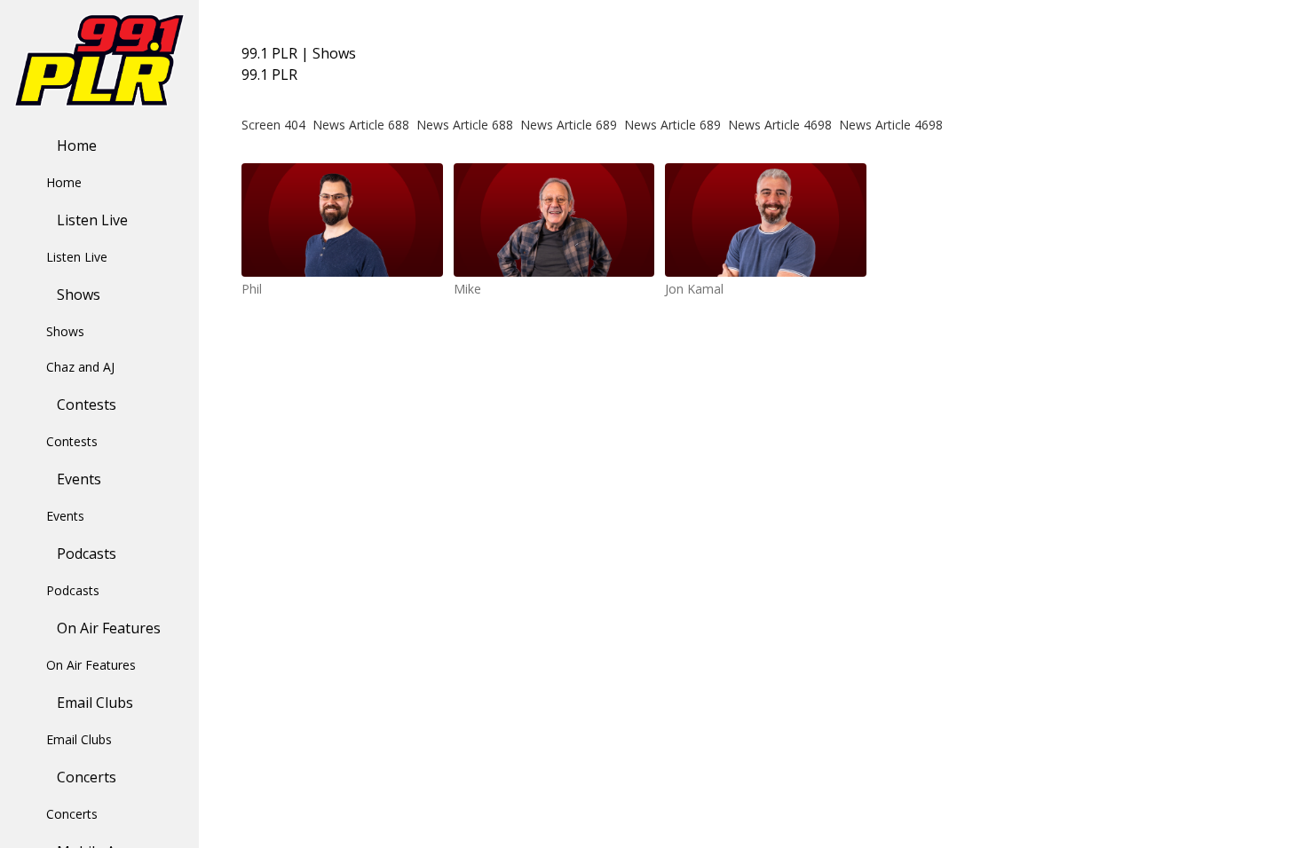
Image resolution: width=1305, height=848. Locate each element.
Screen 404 (273, 124)
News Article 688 (360, 124)
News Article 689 (568, 124)
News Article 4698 (780, 124)
